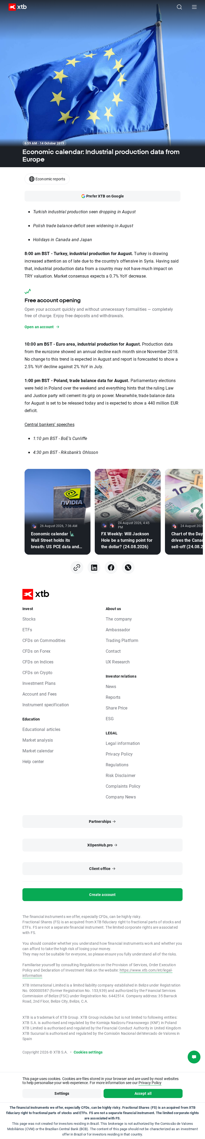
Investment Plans (39, 683)
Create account (102, 894)
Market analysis (37, 740)
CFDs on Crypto (37, 672)
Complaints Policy (123, 786)
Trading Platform (122, 640)
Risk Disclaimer (120, 775)
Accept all (143, 1093)
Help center (33, 761)
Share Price (117, 708)
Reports (113, 697)
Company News (121, 797)
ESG (110, 718)
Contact (113, 651)
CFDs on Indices (37, 661)
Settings (61, 1093)
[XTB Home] (15, 7)
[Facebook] (111, 567)
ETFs (27, 629)
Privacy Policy (119, 754)
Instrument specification (45, 704)
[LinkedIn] (94, 567)
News (111, 686)
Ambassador (118, 629)
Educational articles (41, 729)
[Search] (179, 7)
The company (119, 619)
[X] (128, 567)
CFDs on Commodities (43, 640)
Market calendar (37, 750)
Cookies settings (88, 1052)
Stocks (29, 619)
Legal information (123, 743)
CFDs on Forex (36, 651)
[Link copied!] (76, 567)
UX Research (118, 661)
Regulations (117, 764)
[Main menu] (194, 7)
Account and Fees (39, 694)
